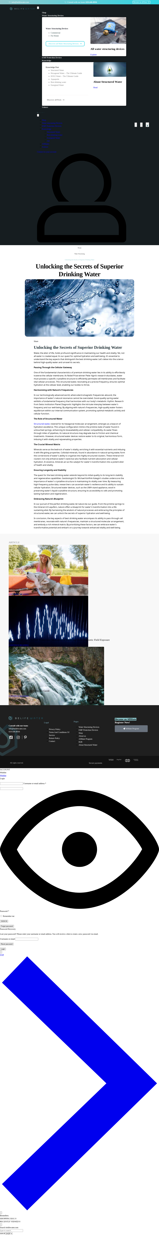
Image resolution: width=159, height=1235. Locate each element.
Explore (93, 55)
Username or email (7, 939)
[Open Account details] (141, 125)
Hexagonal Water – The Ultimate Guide (29, 690)
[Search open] (136, 125)
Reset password (7, 944)
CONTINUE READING (19, 594)
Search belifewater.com (9, 1227)
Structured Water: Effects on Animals (28, 588)
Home (79, 248)
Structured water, (42, 423)
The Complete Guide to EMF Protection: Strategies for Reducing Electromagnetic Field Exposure (59, 639)
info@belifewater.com (17, 729)
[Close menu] (38, 115)
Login (3, 949)
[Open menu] (38, 7)
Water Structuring (79, 254)
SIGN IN (4, 921)
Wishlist (3, 775)
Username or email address (34, 783)
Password (4, 911)
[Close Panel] (1, 952)
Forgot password (7, 926)
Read (95, 87)
